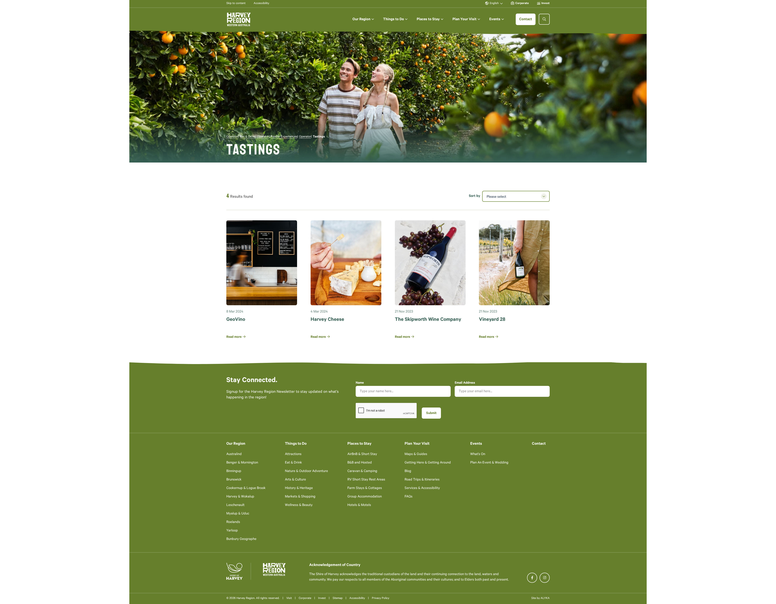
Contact (539, 444)
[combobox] (516, 196)
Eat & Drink (247, 137)
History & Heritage (299, 488)
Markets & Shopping (300, 497)
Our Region (235, 444)
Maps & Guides (416, 454)
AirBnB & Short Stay (362, 454)
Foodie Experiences (284, 137)
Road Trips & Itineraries (422, 480)
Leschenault (235, 505)
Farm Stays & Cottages (364, 488)
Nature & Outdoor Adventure (306, 471)
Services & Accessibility (422, 488)
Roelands (233, 522)
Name (360, 383)
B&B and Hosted (359, 463)
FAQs (408, 497)
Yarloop (232, 531)
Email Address (465, 383)
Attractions (293, 454)
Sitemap (338, 598)
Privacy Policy (380, 598)
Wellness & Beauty (299, 505)
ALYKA (545, 598)
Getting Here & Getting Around (428, 463)
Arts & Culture (295, 480)
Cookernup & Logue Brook (246, 488)
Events (476, 444)
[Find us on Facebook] (532, 578)
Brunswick (233, 480)
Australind (234, 454)
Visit (289, 598)
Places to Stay (359, 444)
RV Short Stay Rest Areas (366, 480)
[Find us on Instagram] (545, 578)
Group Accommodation (364, 497)
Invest (322, 598)
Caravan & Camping (362, 471)
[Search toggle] (544, 19)
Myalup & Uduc (237, 514)
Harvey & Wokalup (240, 497)
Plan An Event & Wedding (489, 463)
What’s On (477, 454)
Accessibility (357, 598)
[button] (363, 19)
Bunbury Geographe (241, 539)
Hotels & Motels (359, 505)
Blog (408, 471)
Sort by (474, 196)
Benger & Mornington (242, 463)
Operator (232, 137)
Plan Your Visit (417, 444)
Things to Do (296, 444)
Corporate (305, 598)
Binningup (233, 471)
